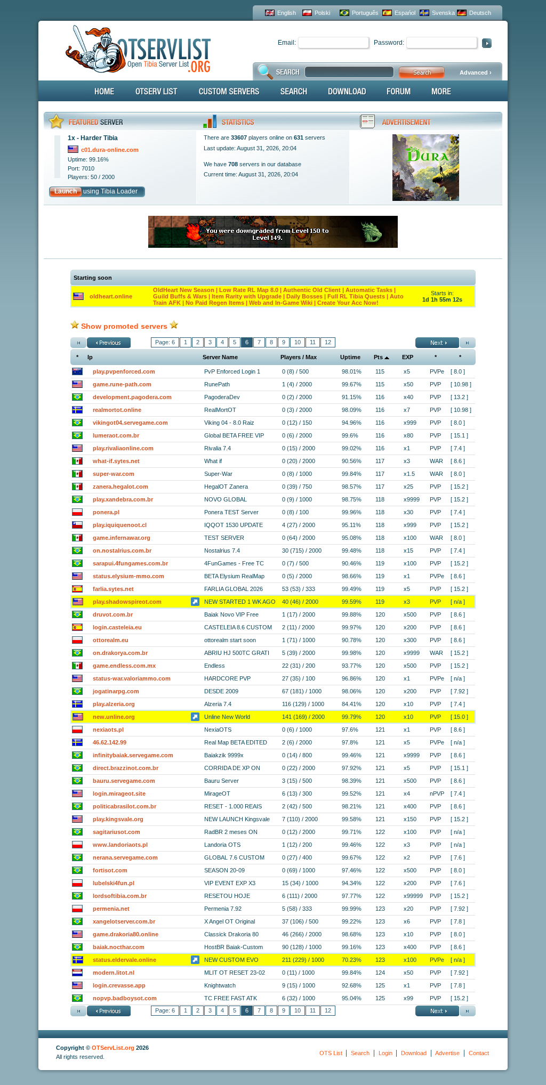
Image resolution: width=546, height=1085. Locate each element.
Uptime (350, 357)
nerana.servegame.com (125, 857)
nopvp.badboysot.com (125, 998)
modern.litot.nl (113, 972)
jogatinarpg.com (116, 691)
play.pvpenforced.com (124, 371)
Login (385, 1053)
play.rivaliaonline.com (123, 448)
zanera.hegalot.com (120, 486)
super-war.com (113, 474)
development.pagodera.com (132, 397)
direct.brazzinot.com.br (125, 768)
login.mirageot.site (119, 793)
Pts (378, 357)
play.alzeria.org (114, 704)
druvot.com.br (113, 614)
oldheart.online (111, 296)
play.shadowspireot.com (127, 601)
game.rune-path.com (122, 384)
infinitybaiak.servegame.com (133, 755)
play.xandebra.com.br (123, 499)
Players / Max (298, 357)
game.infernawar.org (121, 538)
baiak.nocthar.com (118, 947)
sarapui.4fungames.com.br (130, 563)
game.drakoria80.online (125, 934)
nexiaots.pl (108, 729)
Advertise (447, 1053)
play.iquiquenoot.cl (120, 525)
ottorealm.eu (111, 640)
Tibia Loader (119, 191)
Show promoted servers (124, 326)
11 (313, 342)
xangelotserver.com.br (124, 921)
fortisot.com (110, 870)
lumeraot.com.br (116, 435)
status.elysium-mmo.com (128, 576)
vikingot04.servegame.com (130, 422)
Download (414, 1053)
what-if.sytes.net (116, 461)
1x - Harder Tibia (93, 138)
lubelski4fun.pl (113, 883)
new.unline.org (114, 717)
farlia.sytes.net (113, 589)
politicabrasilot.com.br (124, 806)
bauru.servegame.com (124, 781)
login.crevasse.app (119, 985)
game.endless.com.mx (124, 665)
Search (360, 1053)
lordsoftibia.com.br (120, 896)
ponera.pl (106, 512)
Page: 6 (165, 342)
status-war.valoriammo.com (132, 678)
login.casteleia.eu (117, 627)
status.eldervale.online (124, 960)
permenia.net (111, 908)
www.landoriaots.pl (120, 844)
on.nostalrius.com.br (122, 550)
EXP (407, 357)
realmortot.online (117, 410)
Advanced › (476, 72)
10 (297, 342)
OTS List (330, 1053)
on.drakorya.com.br (120, 653)
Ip (90, 357)
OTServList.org (113, 1047)
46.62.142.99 (109, 742)
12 (328, 342)
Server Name (220, 357)
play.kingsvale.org (118, 819)
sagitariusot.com (116, 832)
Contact (479, 1053)
